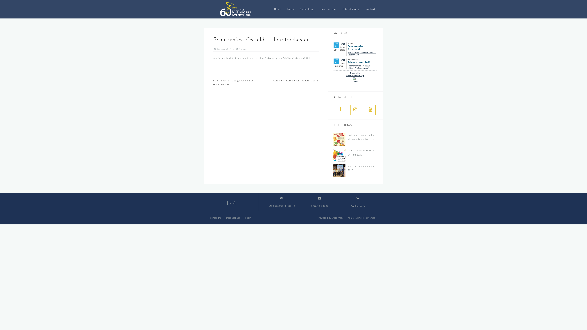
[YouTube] (371, 110)
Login (248, 217)
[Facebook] (340, 110)
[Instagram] (355, 110)
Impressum (215, 217)
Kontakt (370, 9)
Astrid (358, 217)
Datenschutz (233, 217)
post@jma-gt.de (319, 205)
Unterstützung (351, 9)
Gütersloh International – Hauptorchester (296, 80)
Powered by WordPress (331, 217)
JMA (231, 203)
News (290, 9)
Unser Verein (328, 9)
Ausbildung (307, 9)
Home (277, 9)
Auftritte (243, 49)
